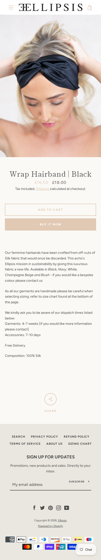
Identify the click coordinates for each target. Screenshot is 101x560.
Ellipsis (62, 520)
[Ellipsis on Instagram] (58, 508)
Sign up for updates (50, 457)
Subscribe (77, 481)
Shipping (42, 189)
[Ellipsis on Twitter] (42, 508)
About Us (54, 443)
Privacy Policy (44, 436)
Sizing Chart (80, 443)
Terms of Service (25, 443)
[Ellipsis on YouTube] (66, 508)
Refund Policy (76, 436)
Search (18, 436)
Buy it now (51, 224)
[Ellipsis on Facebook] (34, 508)
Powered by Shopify (50, 526)
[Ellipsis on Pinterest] (50, 508)
